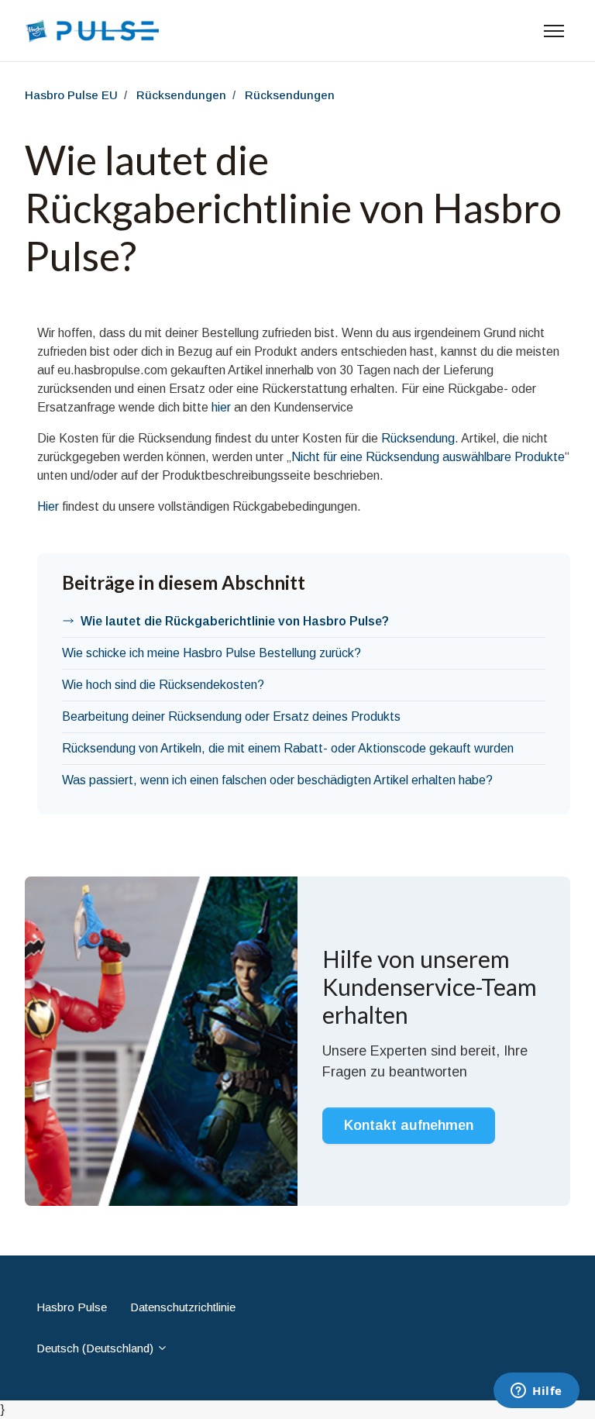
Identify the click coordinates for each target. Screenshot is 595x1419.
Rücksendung (418, 438)
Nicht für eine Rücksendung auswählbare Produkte (428, 456)
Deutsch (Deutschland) (96, 1348)
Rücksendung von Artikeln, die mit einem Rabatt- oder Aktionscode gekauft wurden (288, 748)
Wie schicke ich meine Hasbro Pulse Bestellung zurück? (211, 653)
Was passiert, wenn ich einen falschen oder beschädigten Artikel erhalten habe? (277, 780)
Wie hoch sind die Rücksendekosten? (163, 684)
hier (221, 407)
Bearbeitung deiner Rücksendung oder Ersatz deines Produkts (231, 716)
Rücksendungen (181, 95)
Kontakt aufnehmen (408, 1125)
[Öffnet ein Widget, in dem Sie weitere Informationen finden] (537, 1392)
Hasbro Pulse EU (71, 95)
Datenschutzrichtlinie (183, 1307)
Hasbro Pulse (71, 1307)
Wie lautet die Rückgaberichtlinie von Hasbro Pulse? (233, 621)
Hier (48, 506)
